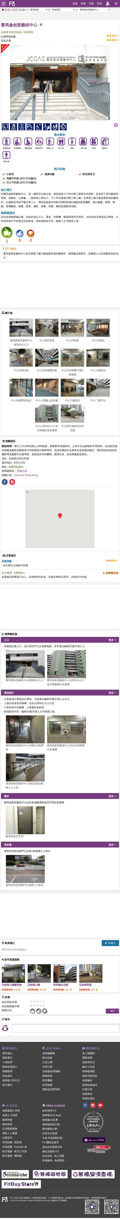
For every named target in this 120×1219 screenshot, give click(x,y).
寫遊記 (111, 943)
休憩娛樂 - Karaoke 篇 (14, 1147)
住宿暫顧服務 (9, 1128)
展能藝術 (87, 1080)
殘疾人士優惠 (9, 1133)
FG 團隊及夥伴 (50, 1142)
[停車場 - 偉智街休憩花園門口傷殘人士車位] (25, 869)
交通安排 (7, 1137)
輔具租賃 (7, 1124)
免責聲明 (59, 1160)
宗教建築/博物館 (51, 1071)
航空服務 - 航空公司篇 (14, 1151)
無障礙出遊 (48, 1120)
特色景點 (28, 32)
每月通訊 (7, 1085)
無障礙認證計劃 (51, 1124)
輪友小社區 (88, 1066)
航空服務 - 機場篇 (12, 1155)
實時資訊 (7, 1053)
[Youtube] (100, 1105)
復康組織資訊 (89, 1085)
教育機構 (47, 1080)
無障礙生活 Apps (51, 1115)
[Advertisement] (60, 285)
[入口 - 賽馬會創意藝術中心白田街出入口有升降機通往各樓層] (66, 664)
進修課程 (87, 1094)
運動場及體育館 (51, 1089)
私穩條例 (47, 1160)
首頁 (7, 9)
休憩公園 (47, 1066)
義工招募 (59, 1156)
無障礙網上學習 (11, 1110)
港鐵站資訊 (88, 1098)
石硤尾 (4, 32)
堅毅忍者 (22, 471)
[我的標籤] (40, 25)
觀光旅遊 (16, 32)
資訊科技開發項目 (52, 1147)
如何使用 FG (49, 1110)
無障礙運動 (88, 1071)
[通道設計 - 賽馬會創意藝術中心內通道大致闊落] (25, 729)
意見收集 (47, 1156)
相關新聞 (7, 1071)
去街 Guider (19, 9)
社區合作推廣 (49, 1133)
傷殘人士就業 (9, 1115)
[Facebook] (85, 1105)
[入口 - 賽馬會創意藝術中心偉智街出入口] (25, 664)
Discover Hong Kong (26, 475)
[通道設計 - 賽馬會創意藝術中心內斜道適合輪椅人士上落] (25, 767)
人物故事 (7, 1062)
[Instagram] (93, 1105)
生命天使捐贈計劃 (52, 1138)
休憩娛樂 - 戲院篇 (12, 1142)
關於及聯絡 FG (50, 1151)
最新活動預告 (89, 1076)
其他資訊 (7, 1076)
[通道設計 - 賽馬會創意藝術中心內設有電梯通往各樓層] (66, 729)
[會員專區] (107, 3)
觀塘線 (19, 572)
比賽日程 (87, 1089)
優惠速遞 (87, 1057)
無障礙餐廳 (48, 1053)
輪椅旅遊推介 (9, 1066)
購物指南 (47, 1076)
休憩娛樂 (47, 1085)
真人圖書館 (88, 1053)
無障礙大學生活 (11, 1080)
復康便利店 (88, 1062)
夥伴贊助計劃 (49, 1128)
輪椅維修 (7, 1119)
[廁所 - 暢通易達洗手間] (25, 820)
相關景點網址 (16, 467)
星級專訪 (7, 1057)
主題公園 (47, 1062)
